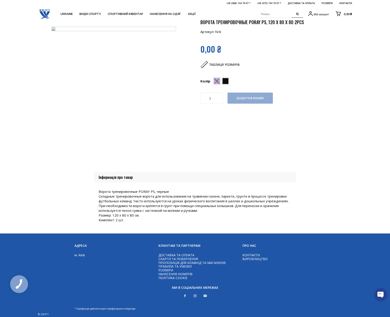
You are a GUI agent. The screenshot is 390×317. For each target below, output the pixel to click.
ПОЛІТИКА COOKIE (172, 278)
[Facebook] (185, 296)
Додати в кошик (250, 98)
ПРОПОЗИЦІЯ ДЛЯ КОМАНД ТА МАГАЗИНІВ (192, 263)
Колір (205, 81)
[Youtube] (205, 296)
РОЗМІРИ (165, 270)
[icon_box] (318, 14)
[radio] (225, 81)
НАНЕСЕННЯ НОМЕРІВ (175, 274)
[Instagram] (195, 296)
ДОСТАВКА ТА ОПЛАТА (176, 255)
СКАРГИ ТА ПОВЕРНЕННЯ (178, 259)
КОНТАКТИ (251, 255)
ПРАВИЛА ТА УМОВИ (175, 266)
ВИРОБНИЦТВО (255, 259)
